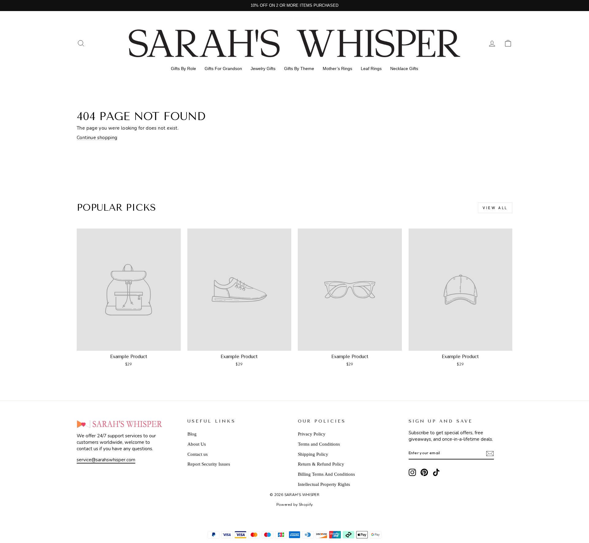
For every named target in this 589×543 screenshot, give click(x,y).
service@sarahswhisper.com (106, 460)
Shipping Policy (313, 454)
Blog (192, 434)
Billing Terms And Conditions (326, 474)
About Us (196, 444)
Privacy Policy (311, 434)
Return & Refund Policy (321, 464)
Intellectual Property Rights (324, 484)
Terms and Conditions (319, 444)
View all (495, 207)
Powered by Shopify (294, 504)
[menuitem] (183, 68)
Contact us (197, 454)
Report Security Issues (208, 464)
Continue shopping (97, 138)
